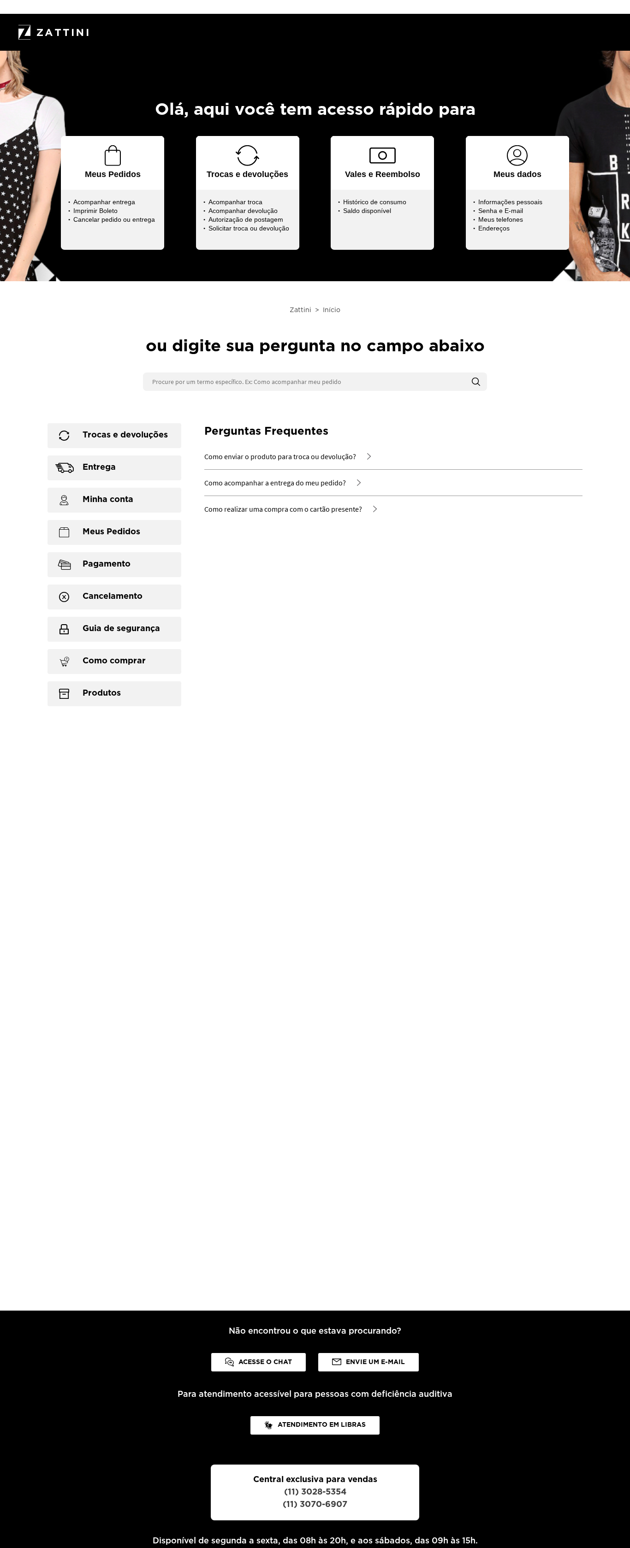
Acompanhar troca (235, 202)
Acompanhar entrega (104, 202)
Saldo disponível (367, 210)
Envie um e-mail (375, 1362)
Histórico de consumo (374, 202)
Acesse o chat (265, 1362)
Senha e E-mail (500, 210)
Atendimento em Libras (322, 1425)
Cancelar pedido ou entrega (114, 219)
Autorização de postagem (245, 219)
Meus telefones (500, 219)
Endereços (494, 228)
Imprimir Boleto (95, 210)
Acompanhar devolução (243, 210)
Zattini (300, 310)
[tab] (114, 435)
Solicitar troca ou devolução (248, 228)
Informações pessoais (510, 202)
